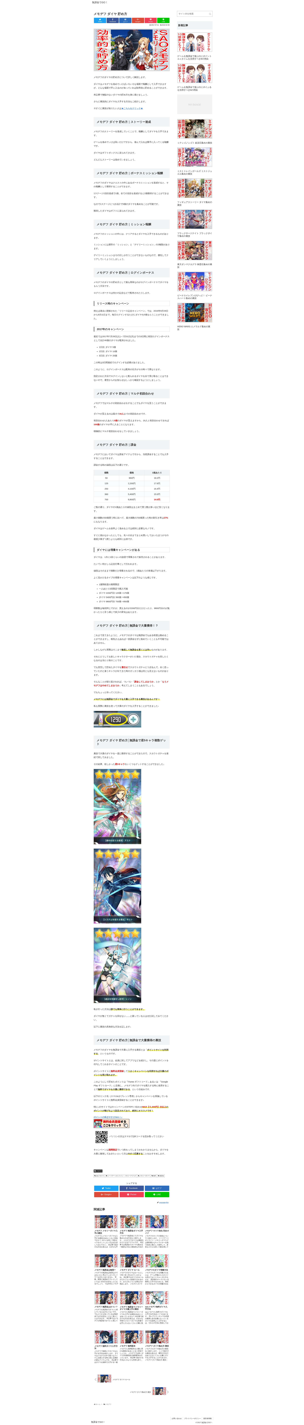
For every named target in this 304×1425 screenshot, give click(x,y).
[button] (210, 14)
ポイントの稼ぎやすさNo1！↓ (108, 1117)
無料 (154, 1176)
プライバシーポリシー (192, 1418)
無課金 (162, 1176)
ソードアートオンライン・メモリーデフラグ (122, 1176)
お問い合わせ (177, 1418)
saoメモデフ (100, 1176)
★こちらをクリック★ (132, 108)
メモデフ (99, 1171)
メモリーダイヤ (145, 1176)
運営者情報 (207, 1418)
